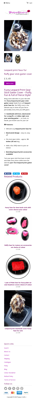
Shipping (7, 358)
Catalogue (7, 362)
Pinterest (21, 388)
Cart (30, 3)
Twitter (5, 388)
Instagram (17, 388)
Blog (5, 369)
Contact (6, 355)
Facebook (9, 388)
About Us (7, 351)
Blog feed (13, 388)
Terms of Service (9, 380)
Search (6, 348)
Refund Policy (8, 376)
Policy (6, 366)
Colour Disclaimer (10, 373)
